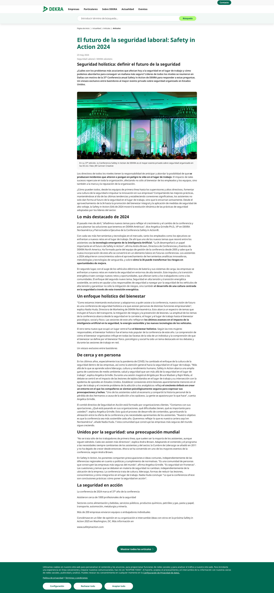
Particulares (91, 9)
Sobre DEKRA (109, 9)
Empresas (73, 9)
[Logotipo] (54, 9)
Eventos (142, 9)
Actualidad (128, 9)
